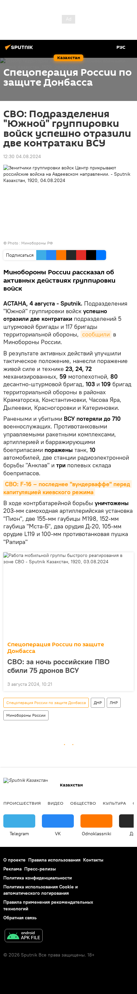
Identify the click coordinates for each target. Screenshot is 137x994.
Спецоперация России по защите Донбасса (55, 647)
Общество (83, 803)
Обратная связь (20, 918)
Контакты (93, 860)
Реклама (12, 869)
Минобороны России (26, 715)
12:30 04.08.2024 (22, 156)
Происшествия (22, 803)
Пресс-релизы (40, 869)
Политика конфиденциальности (37, 878)
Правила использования (54, 860)
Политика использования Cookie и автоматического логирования (40, 890)
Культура (114, 803)
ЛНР (114, 702)
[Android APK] (23, 936)
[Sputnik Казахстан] (20, 50)
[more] (126, 683)
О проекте (14, 860)
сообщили (96, 334)
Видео (56, 803)
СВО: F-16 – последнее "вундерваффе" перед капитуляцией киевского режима (67, 488)
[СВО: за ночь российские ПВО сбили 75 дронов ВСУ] (68, 594)
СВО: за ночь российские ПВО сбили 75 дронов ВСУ (58, 666)
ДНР (98, 702)
